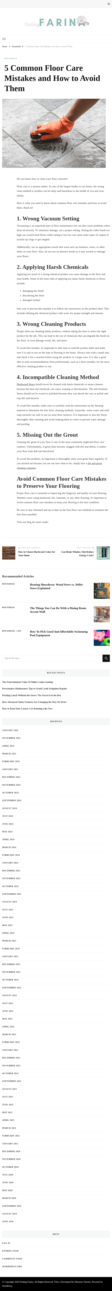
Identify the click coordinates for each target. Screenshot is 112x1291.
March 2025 (9, 754)
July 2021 (7, 1097)
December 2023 (11, 871)
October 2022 (10, 980)
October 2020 (10, 1167)
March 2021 (9, 1128)
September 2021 (11, 1081)
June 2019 (7, 1221)
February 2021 (11, 1136)
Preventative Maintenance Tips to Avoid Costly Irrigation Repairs (34, 688)
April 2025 (8, 746)
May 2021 (7, 1112)
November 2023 (11, 878)
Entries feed (10, 1251)
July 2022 (7, 1003)
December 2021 (11, 1058)
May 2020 (7, 1190)
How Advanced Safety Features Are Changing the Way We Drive (34, 702)
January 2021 (10, 1144)
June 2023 (7, 917)
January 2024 (10, 863)
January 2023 (10, 956)
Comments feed (12, 1259)
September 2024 (11, 800)
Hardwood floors (26, 384)
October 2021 (10, 1073)
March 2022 (9, 1034)
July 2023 (7, 910)
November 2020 (11, 1159)
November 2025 (11, 738)
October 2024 (10, 793)
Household (10, 59)
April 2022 (8, 1027)
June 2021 (7, 1105)
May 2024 (7, 832)
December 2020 (11, 1151)
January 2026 (10, 730)
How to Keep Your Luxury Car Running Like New (27, 708)
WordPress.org (12, 1266)
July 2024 (7, 816)
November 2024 (11, 785)
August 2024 (9, 808)
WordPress (7, 1286)
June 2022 (7, 1011)
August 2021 (9, 1089)
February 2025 (11, 761)
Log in (6, 1243)
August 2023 (9, 902)
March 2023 (9, 941)
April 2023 (8, 933)
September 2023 (11, 894)
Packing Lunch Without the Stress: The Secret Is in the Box (31, 695)
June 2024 (7, 824)
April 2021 (8, 1120)
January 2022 (10, 1050)
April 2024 (8, 839)
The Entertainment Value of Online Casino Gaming (27, 682)
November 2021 (11, 1066)
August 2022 (9, 995)
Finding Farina (26, 1282)
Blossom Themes (83, 1282)
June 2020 (7, 1182)
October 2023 (10, 886)
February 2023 (11, 949)
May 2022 (7, 1019)
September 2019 (11, 1206)
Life (19, 631)
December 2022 (11, 964)
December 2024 (11, 777)
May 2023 (7, 925)
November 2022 (11, 972)
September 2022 (11, 988)
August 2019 (9, 1214)
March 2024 (9, 847)
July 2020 (7, 1175)
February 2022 (11, 1042)
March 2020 (9, 1198)
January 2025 (10, 769)
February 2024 (11, 855)
